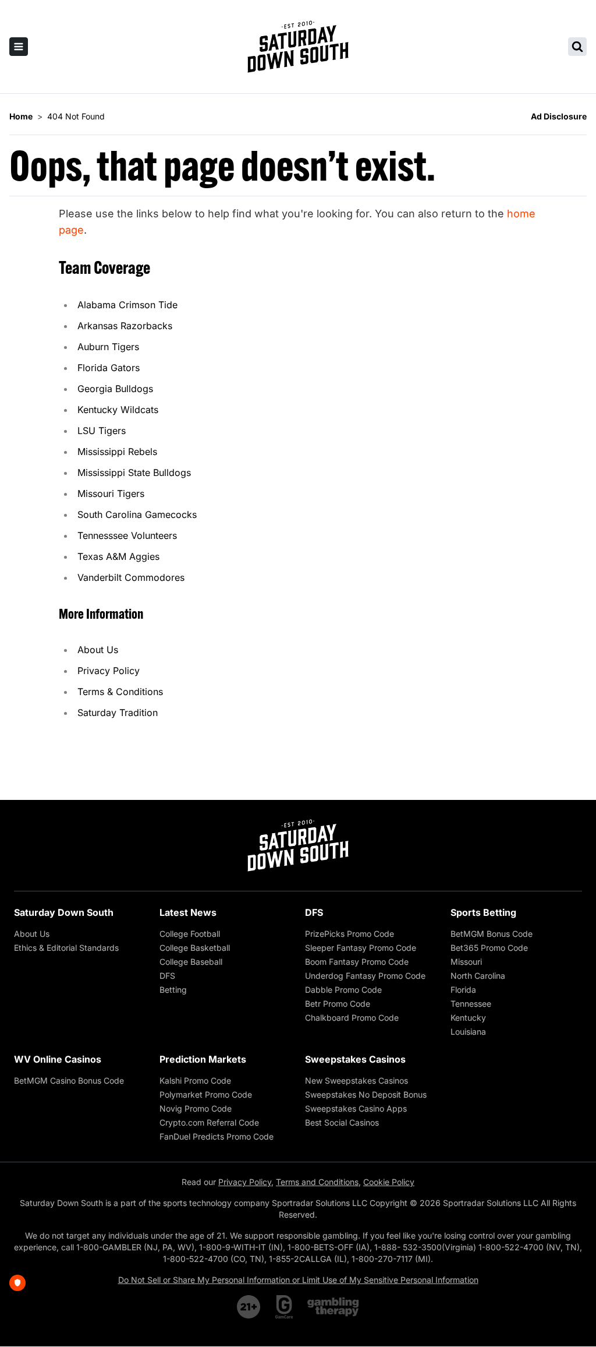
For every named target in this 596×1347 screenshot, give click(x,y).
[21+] (249, 1306)
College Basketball (194, 948)
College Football (189, 934)
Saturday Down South (63, 912)
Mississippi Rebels (117, 451)
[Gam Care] (284, 1306)
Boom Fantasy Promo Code (357, 962)
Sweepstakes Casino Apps (356, 1108)
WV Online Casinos (57, 1059)
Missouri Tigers (110, 493)
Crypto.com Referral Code (209, 1122)
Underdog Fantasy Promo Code (365, 976)
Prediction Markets (202, 1059)
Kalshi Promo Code (195, 1080)
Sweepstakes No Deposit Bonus (366, 1094)
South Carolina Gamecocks (137, 514)
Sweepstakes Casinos (355, 1059)
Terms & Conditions (120, 691)
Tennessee (470, 1004)
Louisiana (468, 1031)
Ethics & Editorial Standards (66, 948)
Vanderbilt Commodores (131, 577)
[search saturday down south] (577, 46)
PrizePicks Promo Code (349, 934)
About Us (97, 649)
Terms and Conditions (317, 1182)
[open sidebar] (18, 46)
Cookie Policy (388, 1182)
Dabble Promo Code (343, 990)
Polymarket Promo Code (205, 1094)
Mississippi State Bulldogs (134, 472)
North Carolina (477, 976)
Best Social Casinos (342, 1122)
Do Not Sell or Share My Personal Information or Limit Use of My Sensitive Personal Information (298, 1280)
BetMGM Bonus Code (491, 934)
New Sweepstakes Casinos (356, 1080)
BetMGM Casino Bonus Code (69, 1080)
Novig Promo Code (195, 1108)
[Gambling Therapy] (333, 1307)
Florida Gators (108, 367)
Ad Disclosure (559, 116)
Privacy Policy (108, 670)
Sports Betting (483, 912)
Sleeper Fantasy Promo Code (360, 948)
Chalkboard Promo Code (352, 1017)
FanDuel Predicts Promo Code (216, 1136)
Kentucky (468, 1017)
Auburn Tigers (108, 346)
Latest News (188, 912)
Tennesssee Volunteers (127, 535)
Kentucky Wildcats (117, 409)
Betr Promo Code (337, 1004)
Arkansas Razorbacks (124, 326)
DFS (167, 976)
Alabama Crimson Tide (127, 305)
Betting (173, 990)
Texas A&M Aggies (118, 556)
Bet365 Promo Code (489, 948)
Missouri (466, 962)
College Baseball (190, 962)
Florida (463, 990)
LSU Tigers (101, 430)
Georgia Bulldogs (115, 388)
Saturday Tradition (117, 712)
